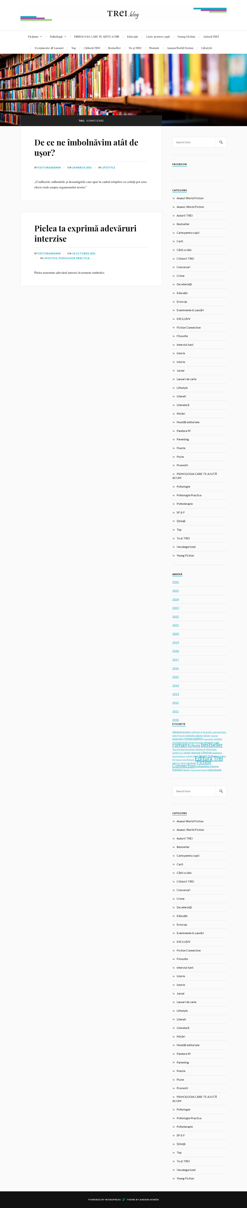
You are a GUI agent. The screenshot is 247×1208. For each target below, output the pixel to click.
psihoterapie (214, 769)
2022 (175, 616)
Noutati (154, 48)
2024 (175, 599)
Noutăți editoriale (188, 422)
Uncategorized (186, 546)
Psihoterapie (185, 503)
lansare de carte (196, 742)
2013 (175, 694)
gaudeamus (217, 753)
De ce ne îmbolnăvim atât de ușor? (86, 147)
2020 (175, 633)
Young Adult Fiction (199, 770)
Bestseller (114, 48)
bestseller (212, 745)
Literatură (183, 405)
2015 (175, 676)
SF (201, 732)
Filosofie (182, 336)
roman (179, 744)
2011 (175, 711)
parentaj (214, 736)
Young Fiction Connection (183, 749)
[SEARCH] (221, 142)
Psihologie (56, 36)
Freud (181, 735)
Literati (181, 396)
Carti (180, 241)
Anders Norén (149, 1199)
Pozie (180, 456)
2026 (175, 582)
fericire (179, 760)
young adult (208, 739)
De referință (184, 284)
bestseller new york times (214, 732)
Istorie (181, 353)
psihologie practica (181, 732)
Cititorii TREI (92, 48)
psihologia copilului (193, 735)
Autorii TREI (211, 36)
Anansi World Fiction (180, 48)
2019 (175, 642)
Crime (180, 275)
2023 (175, 608)
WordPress (113, 1199)
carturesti (196, 752)
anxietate (218, 739)
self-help (195, 732)
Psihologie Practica (74, 258)
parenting (177, 738)
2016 (175, 668)
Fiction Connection (189, 327)
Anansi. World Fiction (190, 206)
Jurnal (180, 370)
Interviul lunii (185, 344)
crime (189, 756)
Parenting (183, 439)
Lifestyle (206, 48)
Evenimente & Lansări (49, 48)
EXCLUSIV (183, 318)
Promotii (182, 465)
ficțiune (194, 745)
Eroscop (182, 301)
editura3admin (49, 167)
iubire (175, 736)
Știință (181, 521)
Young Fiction (186, 36)
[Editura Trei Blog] (123, 19)
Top (73, 48)
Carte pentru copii (158, 36)
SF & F (181, 512)
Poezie (181, 448)
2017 (175, 659)
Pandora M (184, 430)
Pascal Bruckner (179, 756)
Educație (132, 36)
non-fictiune (188, 759)
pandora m (200, 749)
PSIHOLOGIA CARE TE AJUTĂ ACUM (96, 36)
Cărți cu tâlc (184, 249)
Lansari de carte (186, 379)
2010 (175, 720)
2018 (175, 651)
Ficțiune (33, 36)
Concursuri (183, 267)
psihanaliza (203, 766)
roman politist (193, 739)
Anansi (187, 770)
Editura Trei (209, 758)
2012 (175, 702)
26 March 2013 (82, 167)
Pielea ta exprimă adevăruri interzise (85, 233)
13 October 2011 (83, 253)
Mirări (181, 413)
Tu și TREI (135, 48)
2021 (175, 625)
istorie (187, 752)
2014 (175, 685)
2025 (175, 590)
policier (206, 735)
